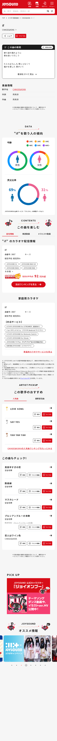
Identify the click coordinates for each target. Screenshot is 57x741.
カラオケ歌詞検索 (13, 18)
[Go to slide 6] (35, 665)
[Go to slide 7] (40, 665)
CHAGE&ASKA (26, 18)
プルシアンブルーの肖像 (23, 523)
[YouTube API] (25, 378)
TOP (3, 18)
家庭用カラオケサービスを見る (38, 351)
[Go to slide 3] (21, 665)
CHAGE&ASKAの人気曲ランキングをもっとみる (30, 448)
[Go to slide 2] (16, 665)
